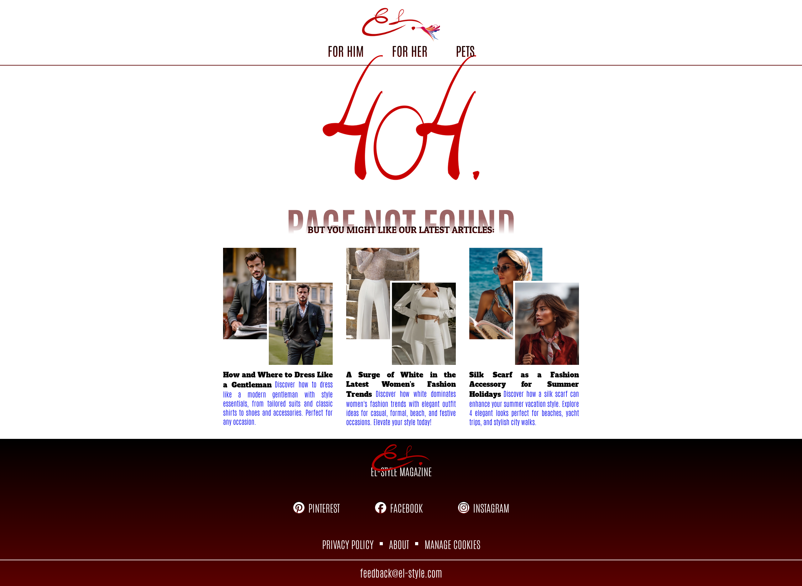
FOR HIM (346, 50)
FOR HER (409, 50)
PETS (465, 50)
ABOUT (399, 543)
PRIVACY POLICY (347, 543)
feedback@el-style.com (401, 572)
